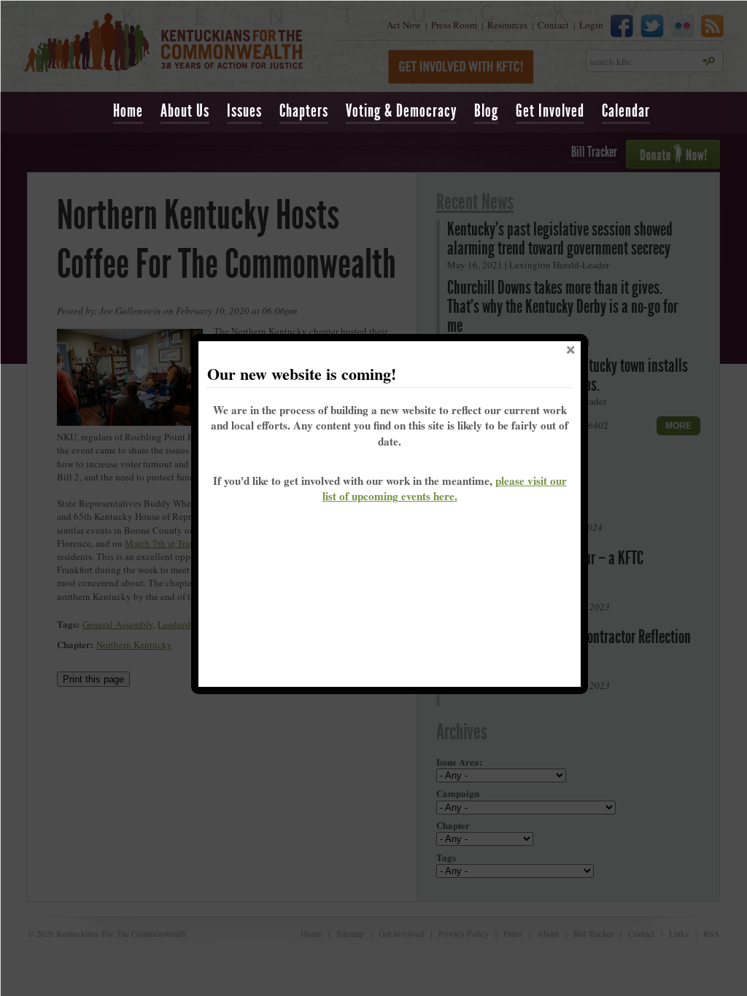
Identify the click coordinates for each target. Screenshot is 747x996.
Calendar (626, 111)
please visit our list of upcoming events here (444, 488)
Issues (244, 111)
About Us (184, 111)
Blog (486, 111)
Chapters (303, 111)
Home (128, 111)
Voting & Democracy (401, 111)
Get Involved (550, 111)
